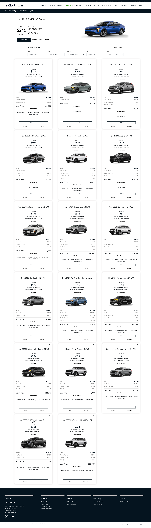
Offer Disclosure (33, 79)
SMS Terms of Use (124, 502)
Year (29, 51)
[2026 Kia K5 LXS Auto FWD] (33, 158)
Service (70, 499)
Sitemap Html (31, 524)
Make (48, 51)
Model (69, 51)
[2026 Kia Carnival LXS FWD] (121, 300)
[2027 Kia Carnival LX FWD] (33, 300)
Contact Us (11, 502)
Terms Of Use (20, 524)
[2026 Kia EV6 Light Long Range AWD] (33, 442)
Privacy (122, 499)
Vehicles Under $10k (46, 508)
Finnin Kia (7, 524)
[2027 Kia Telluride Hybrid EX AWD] (77, 442)
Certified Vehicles (45, 506)
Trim (88, 51)
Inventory (44, 499)
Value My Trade (97, 504)
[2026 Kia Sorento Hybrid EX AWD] (77, 300)
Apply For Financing (98, 502)
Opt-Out (42, 524)
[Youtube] (13, 516)
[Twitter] (9, 516)
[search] (146, 6)
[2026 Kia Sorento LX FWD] (121, 229)
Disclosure (47, 39)
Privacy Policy (13, 524)
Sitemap (25, 524)
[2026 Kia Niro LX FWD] (121, 87)
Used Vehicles (44, 504)
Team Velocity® (125, 524)
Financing (97, 499)
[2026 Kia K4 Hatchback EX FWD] (77, 87)
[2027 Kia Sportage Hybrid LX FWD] (33, 229)
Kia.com (46, 524)
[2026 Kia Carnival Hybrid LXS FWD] (33, 371)
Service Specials (71, 504)
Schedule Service (71, 502)
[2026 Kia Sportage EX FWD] (77, 229)
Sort (107, 51)
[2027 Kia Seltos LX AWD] (121, 158)
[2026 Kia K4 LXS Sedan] (33, 87)
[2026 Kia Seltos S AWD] (77, 158)
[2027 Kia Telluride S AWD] (77, 371)
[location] (129, 1)
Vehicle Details (24, 39)
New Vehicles (44, 502)
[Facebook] (6, 516)
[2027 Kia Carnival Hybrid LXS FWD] (121, 371)
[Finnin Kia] (15, 5)
